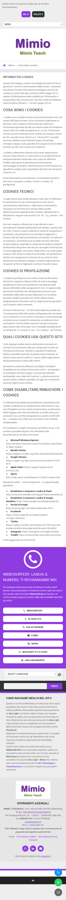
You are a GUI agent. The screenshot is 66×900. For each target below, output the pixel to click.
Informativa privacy (47, 836)
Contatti (33, 840)
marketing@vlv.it (33, 822)
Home (12, 836)
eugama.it (45, 856)
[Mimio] (33, 790)
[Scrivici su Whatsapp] (58, 882)
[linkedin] (33, 848)
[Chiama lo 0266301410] (58, 872)
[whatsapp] (25, 848)
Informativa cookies (26, 836)
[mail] (41, 848)
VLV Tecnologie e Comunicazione (34, 812)
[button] (26, 14)
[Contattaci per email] (58, 892)
